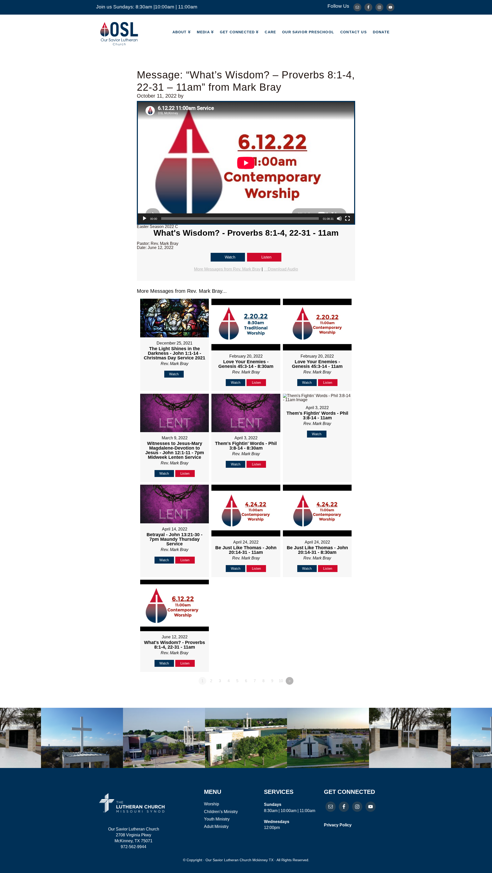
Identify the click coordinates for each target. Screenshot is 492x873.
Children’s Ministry (221, 811)
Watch (230, 257)
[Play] (144, 218)
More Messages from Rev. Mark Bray (227, 269)
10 (281, 681)
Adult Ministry (216, 826)
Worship (211, 804)
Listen (266, 257)
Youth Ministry (217, 819)
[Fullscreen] (347, 218)
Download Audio (283, 269)
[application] (246, 163)
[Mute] (339, 218)
